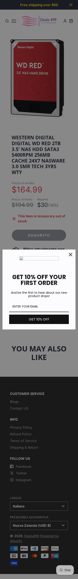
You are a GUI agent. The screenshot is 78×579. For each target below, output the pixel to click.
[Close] (71, 255)
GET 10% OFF (39, 319)
